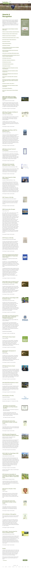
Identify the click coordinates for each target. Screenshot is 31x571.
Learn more (5, 560)
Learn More (23, 34)
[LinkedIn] (15, 565)
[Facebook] (14, 565)
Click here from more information (7, 331)
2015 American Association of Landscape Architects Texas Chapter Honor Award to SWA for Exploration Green (10, 476)
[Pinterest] (17, 565)
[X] (16, 565)
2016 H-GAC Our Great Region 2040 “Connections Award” (10, 454)
